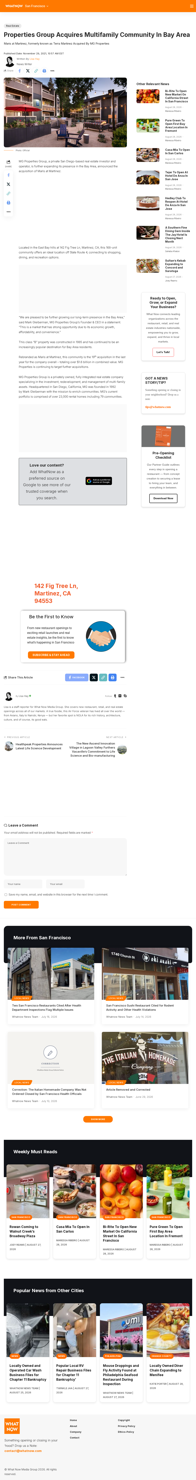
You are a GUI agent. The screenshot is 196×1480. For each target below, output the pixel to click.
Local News (22, 998)
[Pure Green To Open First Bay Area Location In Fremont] (147, 126)
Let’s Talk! (163, 352)
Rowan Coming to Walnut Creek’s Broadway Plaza (24, 1231)
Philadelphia (113, 1356)
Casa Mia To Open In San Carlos (177, 151)
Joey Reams (171, 280)
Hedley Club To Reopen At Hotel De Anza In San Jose (176, 203)
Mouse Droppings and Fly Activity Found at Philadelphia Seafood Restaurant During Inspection (121, 1375)
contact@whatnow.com (23, 1451)
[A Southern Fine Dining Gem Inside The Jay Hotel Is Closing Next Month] (147, 233)
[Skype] (125, 696)
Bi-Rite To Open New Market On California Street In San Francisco (176, 96)
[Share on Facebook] (19, 71)
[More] (52, 71)
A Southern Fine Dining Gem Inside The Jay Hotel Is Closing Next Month (177, 234)
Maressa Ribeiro (173, 111)
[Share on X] (28, 71)
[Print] (44, 71)
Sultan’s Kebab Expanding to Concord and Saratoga (175, 266)
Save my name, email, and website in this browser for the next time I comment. (58, 894)
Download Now (163, 498)
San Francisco (20, 1217)
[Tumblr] (115, 696)
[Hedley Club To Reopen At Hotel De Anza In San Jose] (147, 203)
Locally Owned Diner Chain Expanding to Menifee (166, 1370)
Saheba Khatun (172, 251)
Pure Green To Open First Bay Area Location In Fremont (176, 126)
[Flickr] (120, 696)
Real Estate (12, 25)
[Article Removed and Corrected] (145, 1058)
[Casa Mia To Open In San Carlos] (147, 155)
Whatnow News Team (25, 1016)
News (14, 1356)
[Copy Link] (36, 71)
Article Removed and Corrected (128, 1089)
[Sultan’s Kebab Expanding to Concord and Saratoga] (147, 266)
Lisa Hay (35, 58)
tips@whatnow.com (158, 407)
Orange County (162, 1356)
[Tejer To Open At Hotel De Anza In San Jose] (147, 177)
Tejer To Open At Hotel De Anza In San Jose (176, 176)
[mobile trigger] (192, 6)
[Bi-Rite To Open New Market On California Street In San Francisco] (147, 96)
